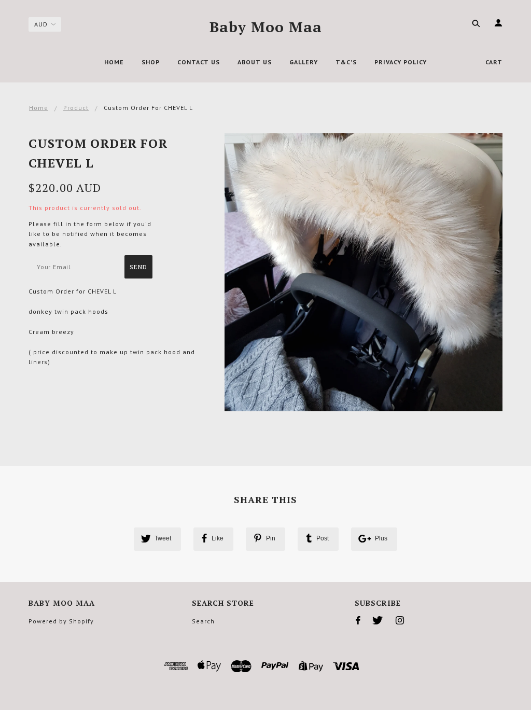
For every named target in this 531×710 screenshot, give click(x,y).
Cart (493, 62)
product (76, 108)
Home (38, 108)
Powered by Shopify (61, 621)
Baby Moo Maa (265, 26)
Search (203, 621)
